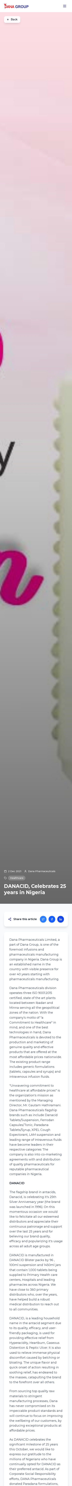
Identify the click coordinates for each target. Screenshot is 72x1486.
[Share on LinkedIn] (60, 919)
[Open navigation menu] (64, 6)
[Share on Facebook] (52, 919)
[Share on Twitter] (43, 919)
